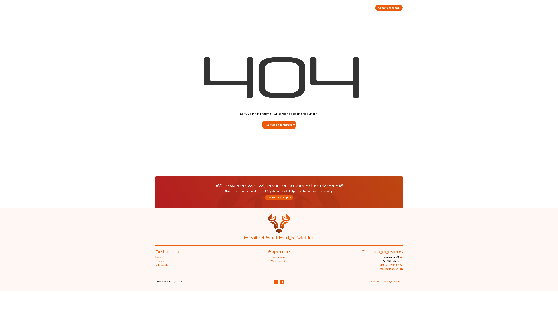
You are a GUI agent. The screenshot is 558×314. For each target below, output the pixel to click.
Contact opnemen (389, 7)
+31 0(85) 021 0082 (388, 264)
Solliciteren (365, 7)
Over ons (351, 7)
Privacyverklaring (393, 281)
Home (158, 256)
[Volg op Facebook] (276, 282)
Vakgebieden (335, 7)
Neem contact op (277, 197)
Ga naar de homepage (279, 124)
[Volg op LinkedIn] (282, 282)
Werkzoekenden (315, 7)
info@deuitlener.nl (389, 268)
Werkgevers (296, 7)
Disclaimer (374, 281)
